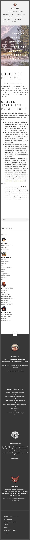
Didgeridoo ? (8, 14)
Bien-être (6, 19)
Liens (6, 524)
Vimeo (6, 533)
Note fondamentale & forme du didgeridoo (15, 404)
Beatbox (3, 278)
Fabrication (20, 17)
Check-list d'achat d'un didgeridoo (15, 396)
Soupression (4, 273)
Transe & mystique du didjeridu (15, 392)
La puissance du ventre (7, 298)
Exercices (4, 318)
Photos (6, 21)
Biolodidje (8, 519)
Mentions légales (11, 530)
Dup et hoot (4, 300)
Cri (2, 265)
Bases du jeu (15, 409)
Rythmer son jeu (6, 316)
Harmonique (4, 261)
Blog (14, 21)
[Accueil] (15, 4)
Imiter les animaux (6, 314)
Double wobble (5, 275)
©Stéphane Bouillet (11, 516)
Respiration (7, 17)
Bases (3, 292)
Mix (2, 280)
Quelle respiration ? (6, 304)
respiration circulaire (19, 181)
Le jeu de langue (6, 296)
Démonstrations (6, 320)
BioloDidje (15, 8)
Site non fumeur (10, 522)
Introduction (4, 235)
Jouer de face (5, 247)
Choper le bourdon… (7, 245)
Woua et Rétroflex (6, 267)
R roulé (3, 269)
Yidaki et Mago (5, 294)
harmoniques (8, 181)
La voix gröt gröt (6, 302)
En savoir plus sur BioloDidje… (15, 371)
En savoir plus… (15, 458)
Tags (6, 527)
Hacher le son (5, 249)
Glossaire (17, 19)
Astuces (3, 259)
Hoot (2, 271)
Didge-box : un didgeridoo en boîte (15, 400)
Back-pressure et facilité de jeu (15, 413)
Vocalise (3, 263)
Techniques (21, 14)
